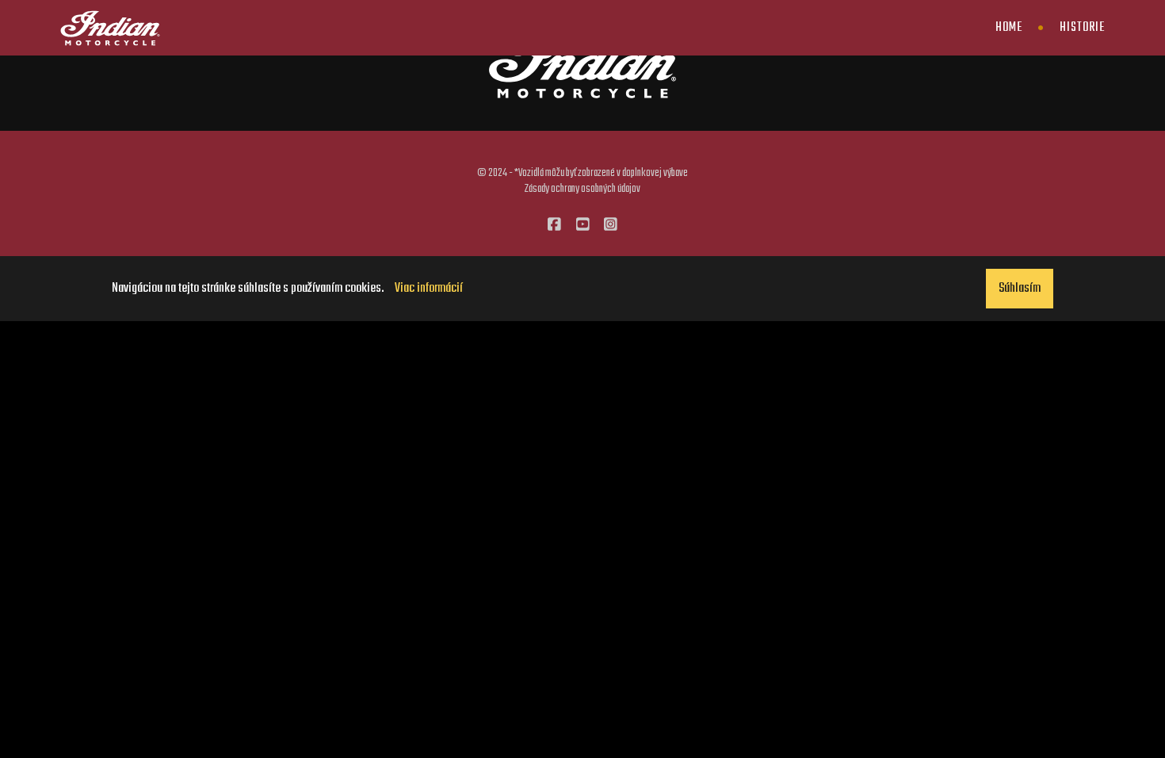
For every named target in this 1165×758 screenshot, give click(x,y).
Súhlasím (1020, 288)
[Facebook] (554, 226)
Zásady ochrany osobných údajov (582, 188)
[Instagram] (610, 226)
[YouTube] (583, 226)
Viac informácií (429, 288)
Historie (1082, 27)
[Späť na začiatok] (1120, 713)
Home (1008, 27)
